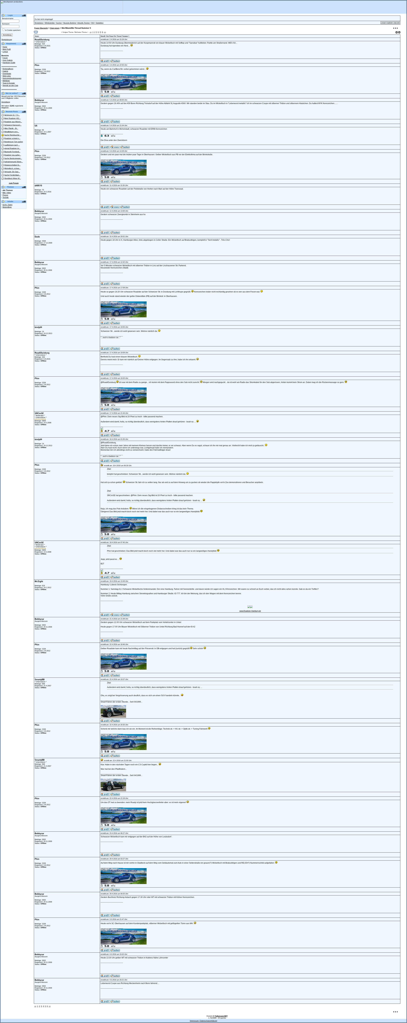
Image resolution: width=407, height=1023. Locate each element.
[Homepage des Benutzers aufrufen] (115, 148)
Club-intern (54, 28)
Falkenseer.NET (221, 1016)
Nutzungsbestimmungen (12, 78)
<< (91, 32)
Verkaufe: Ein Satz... (12, 172)
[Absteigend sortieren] (399, 32)
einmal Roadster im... (12, 148)
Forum (5, 58)
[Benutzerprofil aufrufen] (105, 62)
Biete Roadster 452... (12, 118)
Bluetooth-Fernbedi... (12, 152)
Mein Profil (6, 49)
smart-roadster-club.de (390, 23)
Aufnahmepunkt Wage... (13, 162)
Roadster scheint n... (12, 138)
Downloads (7, 73)
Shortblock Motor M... (12, 178)
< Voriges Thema (67, 32)
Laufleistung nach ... (12, 145)
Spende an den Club (10, 85)
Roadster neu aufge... (12, 155)
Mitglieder (6, 81)
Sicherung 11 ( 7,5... (12, 115)
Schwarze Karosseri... (12, 125)
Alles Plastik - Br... (11, 128)
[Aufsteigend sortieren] (397, 32)
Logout (5, 52)
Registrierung (7, 40)
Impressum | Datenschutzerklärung (203, 1021)
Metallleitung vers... (11, 132)
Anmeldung (5, 102)
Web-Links (7, 76)
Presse (5, 195)
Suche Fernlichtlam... (12, 175)
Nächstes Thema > (81, 32)
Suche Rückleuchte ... (12, 135)
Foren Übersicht (41, 28)
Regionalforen (8, 69)
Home (5, 47)
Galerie (5, 71)
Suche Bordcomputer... (13, 158)
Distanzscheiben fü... (12, 165)
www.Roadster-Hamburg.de (250, 611)
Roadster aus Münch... (13, 122)
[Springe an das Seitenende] (395, 28)
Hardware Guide (9, 63)
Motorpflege (7, 207)
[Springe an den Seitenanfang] (395, 1012)
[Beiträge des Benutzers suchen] (115, 62)
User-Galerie (8, 60)
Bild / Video (7, 193)
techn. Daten (7, 205)
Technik (6, 197)
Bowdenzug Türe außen (13, 142)
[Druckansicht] (36, 33)
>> (105, 32)
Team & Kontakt (9, 83)
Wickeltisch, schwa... (12, 168)
